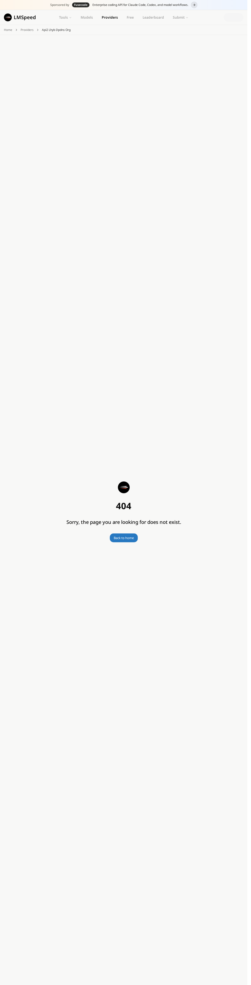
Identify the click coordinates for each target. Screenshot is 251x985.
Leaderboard (153, 17)
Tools (63, 17)
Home (8, 30)
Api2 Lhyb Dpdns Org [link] (56, 30)
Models (87, 17)
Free (130, 17)
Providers (110, 17)
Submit (179, 17)
